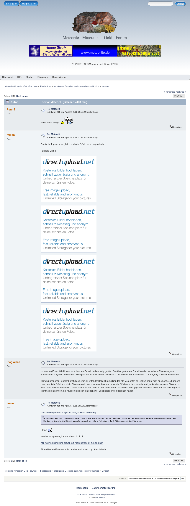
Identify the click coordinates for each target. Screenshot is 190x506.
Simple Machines (108, 495)
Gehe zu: (123, 479)
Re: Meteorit (53, 109)
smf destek (100, 498)
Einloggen (11, 3)
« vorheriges (169, 92)
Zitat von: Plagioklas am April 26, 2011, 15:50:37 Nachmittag (68, 413)
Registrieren (29, 3)
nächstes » (181, 92)
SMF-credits (82, 495)
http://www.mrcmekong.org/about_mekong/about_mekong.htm (72, 443)
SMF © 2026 (94, 495)
